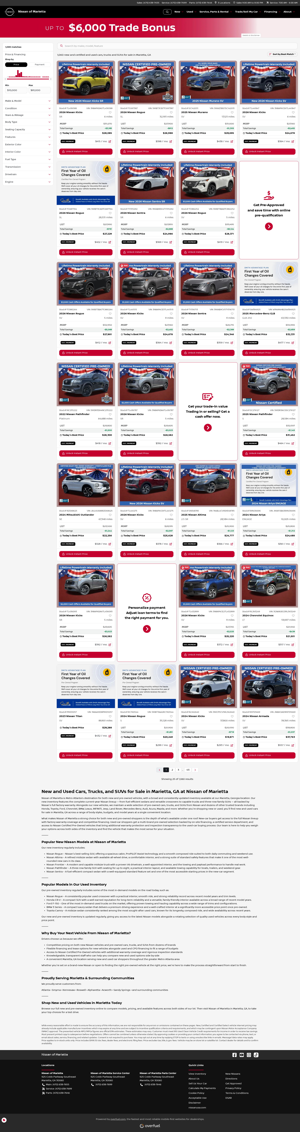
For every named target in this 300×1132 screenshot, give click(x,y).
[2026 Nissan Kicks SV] (269, 82)
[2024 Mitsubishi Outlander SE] (86, 485)
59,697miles (288, 619)
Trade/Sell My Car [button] (246, 11)
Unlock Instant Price (77, 151)
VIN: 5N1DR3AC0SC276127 (282, 410)
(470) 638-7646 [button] (153, 1084)
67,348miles (105, 519)
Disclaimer (195, 1102)
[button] (222, 3)
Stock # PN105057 (68, 712)
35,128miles (166, 720)
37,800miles (227, 720)
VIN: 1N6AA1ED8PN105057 (100, 712)
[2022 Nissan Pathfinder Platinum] (86, 384)
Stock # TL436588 (68, 108)
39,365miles (288, 720)
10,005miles (288, 519)
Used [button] (190, 11)
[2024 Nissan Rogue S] (147, 686)
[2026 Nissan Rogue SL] (147, 82)
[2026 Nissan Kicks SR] (86, 82)
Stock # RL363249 (251, 611)
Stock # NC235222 (68, 410)
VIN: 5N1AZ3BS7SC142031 (222, 108)
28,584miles (288, 418)
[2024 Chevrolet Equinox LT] (269, 585)
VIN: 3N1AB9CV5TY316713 (222, 309)
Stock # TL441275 (128, 511)
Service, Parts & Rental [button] (214, 11)
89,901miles (105, 720)
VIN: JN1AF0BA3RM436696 (282, 511)
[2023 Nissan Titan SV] (86, 686)
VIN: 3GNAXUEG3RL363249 (282, 611)
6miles (108, 116)
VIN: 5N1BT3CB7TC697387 (160, 108)
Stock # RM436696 (251, 511)
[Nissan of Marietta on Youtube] (240, 1055)
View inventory (197, 1073)
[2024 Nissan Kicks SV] (208, 686)
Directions (231, 1078)
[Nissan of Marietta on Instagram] (247, 1055)
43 (187, 769)
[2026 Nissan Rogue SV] (208, 183)
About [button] (288, 11)
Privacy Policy (233, 1088)
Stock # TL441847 (250, 108)
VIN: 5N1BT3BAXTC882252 (222, 209)
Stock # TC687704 (68, 209)
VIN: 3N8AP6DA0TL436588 (99, 108)
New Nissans (232, 1073)
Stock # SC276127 (250, 410)
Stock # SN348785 (190, 511)
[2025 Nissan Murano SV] (208, 82)
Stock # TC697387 (129, 108)
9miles (169, 318)
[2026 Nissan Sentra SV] (208, 284)
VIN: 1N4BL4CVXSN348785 (222, 511)
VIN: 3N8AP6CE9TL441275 (160, 511)
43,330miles (288, 318)
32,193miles (166, 116)
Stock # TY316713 (189, 309)
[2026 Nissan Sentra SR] (147, 183)
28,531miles (105, 217)
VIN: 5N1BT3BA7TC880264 (99, 309)
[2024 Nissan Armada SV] (269, 686)
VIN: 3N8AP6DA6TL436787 (160, 410)
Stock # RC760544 (129, 712)
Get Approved (233, 1083)
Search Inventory (167, 12)
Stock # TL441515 (128, 309)
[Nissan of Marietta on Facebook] (233, 1055)
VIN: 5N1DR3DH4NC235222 (99, 410)
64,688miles (105, 418)
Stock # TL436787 (129, 410)
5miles (230, 217)
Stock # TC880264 (68, 309)
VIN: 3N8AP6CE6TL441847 (282, 108)
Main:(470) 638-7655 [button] (57, 1084)
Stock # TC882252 (190, 209)
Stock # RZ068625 (68, 511)
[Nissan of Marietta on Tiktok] (254, 1055)
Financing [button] (270, 11)
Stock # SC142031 (189, 108)
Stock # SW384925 (251, 309)
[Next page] (195, 769)
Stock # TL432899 (190, 611)
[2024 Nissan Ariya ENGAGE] (269, 485)
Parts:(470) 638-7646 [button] (58, 1092)
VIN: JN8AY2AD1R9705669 (282, 712)
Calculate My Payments (202, 1088)
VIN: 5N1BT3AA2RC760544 (160, 712)
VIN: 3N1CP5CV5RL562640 (222, 712)
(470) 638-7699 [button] (104, 1084)
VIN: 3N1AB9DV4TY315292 (160, 209)
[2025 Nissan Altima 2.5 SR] (208, 485)
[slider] (5, 79)
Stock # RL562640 (190, 712)
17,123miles (228, 116)
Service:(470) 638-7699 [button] (59, 1088)
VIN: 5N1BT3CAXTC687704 (99, 209)
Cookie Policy (196, 1093)
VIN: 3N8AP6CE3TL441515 (161, 309)
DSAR (228, 1098)
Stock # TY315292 (129, 209)
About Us (194, 1078)
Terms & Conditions (237, 1093)
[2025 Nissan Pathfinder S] (269, 384)
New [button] (177, 11)
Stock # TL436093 (68, 611)
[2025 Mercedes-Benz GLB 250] (269, 284)
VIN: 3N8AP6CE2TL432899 (222, 611)
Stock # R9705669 (251, 712)
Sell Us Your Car (198, 1083)
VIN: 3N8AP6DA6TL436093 (99, 611)
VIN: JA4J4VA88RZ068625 (99, 511)
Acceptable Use (198, 1098)
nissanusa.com (197, 1107)
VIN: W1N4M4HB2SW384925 (282, 309)
